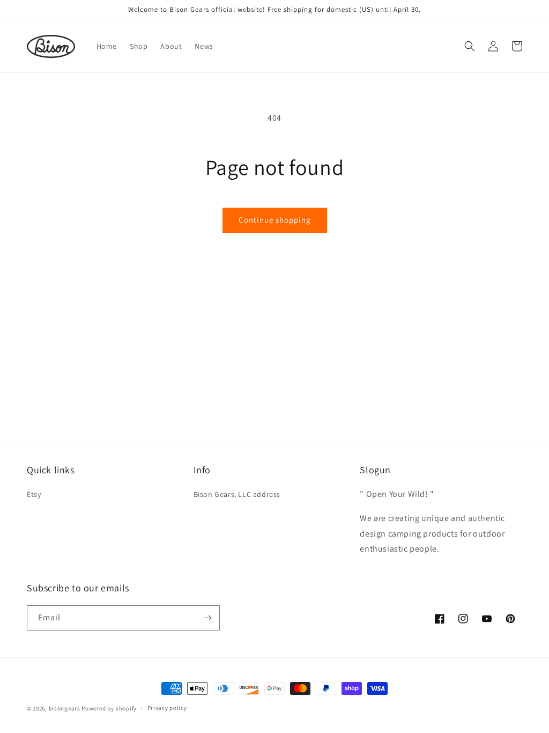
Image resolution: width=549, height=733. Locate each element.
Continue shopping (275, 220)
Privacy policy (167, 708)
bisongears (64, 708)
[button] (469, 46)
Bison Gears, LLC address (237, 494)
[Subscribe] (207, 618)
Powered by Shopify (109, 708)
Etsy (34, 494)
